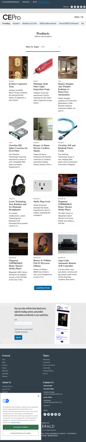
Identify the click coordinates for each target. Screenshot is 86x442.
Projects (4, 368)
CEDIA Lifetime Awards (48, 23)
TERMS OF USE (41, 435)
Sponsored (5, 373)
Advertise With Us (7, 386)
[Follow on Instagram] (81, 7)
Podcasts (5, 376)
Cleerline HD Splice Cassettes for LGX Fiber (18, 148)
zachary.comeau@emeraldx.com (53, 394)
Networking (46, 359)
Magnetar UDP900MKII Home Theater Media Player (16, 264)
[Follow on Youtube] (84, 7)
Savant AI (16, 23)
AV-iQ (35, 2)
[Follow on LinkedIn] (75, 7)
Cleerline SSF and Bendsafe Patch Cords (66, 148)
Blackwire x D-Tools (29, 23)
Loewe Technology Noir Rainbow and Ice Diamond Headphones (17, 205)
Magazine (5, 392)
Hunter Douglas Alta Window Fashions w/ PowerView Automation (65, 89)
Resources (5, 371)
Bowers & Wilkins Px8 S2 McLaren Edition (42, 263)
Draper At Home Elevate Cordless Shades (41, 148)
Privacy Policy (15, 422)
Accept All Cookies (20, 427)
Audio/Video (46, 368)
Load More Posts (43, 288)
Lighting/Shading (48, 371)
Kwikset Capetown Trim (18, 85)
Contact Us (47, 405)
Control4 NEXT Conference (69, 23)
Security (45, 373)
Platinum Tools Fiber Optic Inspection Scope (41, 86)
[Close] (38, 396)
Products (4, 365)
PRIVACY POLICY (53, 435)
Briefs (3, 362)
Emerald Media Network (10, 2)
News (3, 359)
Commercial (46, 362)
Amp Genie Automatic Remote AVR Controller (67, 263)
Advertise (26, 2)
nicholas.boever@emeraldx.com (53, 402)
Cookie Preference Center (20, 433)
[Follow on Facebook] (72, 7)
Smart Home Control (49, 365)
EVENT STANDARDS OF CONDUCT (55, 433)
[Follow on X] (78, 7)
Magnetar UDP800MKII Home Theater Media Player (65, 205)
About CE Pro (6, 389)
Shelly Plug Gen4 (41, 201)
